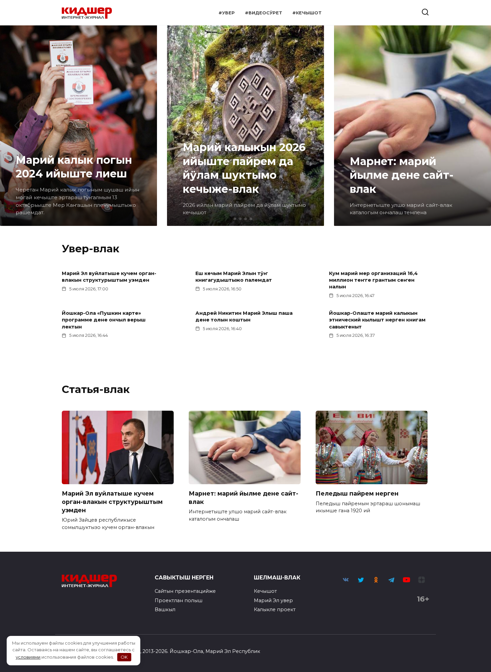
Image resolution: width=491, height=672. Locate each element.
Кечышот (265, 591)
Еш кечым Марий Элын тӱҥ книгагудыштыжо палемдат (233, 277)
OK (124, 657)
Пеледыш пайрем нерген (357, 493)
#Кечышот (307, 12)
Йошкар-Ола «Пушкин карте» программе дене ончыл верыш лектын (104, 320)
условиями (28, 657)
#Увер (226, 12)
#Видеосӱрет (263, 12)
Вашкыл (165, 610)
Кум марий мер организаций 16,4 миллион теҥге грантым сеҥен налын (373, 280)
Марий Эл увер (273, 600)
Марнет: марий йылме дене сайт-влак (243, 497)
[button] (234, 219)
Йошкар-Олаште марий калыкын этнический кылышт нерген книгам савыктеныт (377, 320)
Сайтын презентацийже (185, 591)
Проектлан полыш (178, 600)
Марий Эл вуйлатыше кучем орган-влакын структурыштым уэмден (109, 277)
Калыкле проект (275, 610)
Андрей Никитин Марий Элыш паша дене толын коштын (244, 316)
